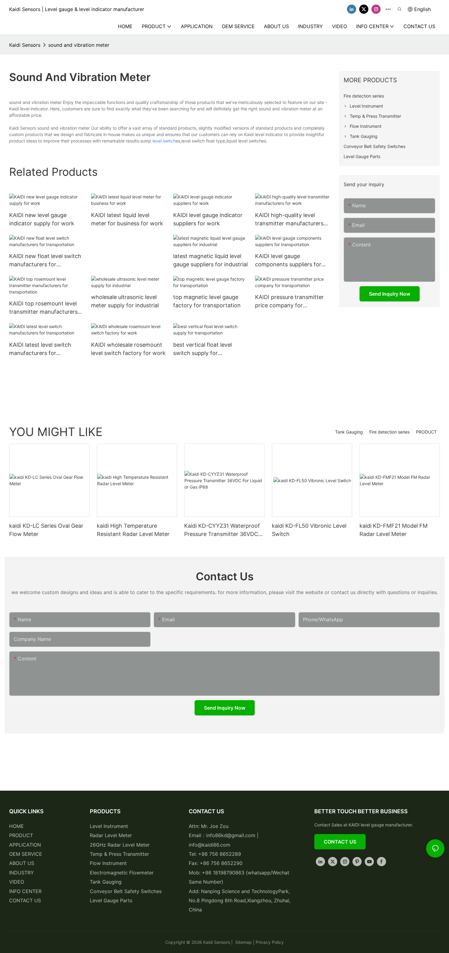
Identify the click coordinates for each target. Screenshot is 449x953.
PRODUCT (426, 431)
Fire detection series (389, 431)
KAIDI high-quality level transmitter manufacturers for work (289, 219)
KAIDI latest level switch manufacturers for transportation (40, 349)
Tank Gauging (349, 431)
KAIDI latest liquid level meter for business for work (127, 219)
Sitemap (243, 942)
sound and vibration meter (78, 45)
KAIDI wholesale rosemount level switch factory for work (128, 349)
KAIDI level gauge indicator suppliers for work (208, 219)
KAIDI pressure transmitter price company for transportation (289, 301)
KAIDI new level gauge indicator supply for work (41, 219)
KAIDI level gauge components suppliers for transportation (288, 260)
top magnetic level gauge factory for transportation (207, 301)
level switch (164, 140)
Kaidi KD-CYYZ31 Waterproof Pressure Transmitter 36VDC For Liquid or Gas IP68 (222, 530)
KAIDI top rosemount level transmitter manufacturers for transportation (43, 308)
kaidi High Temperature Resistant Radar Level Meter (133, 530)
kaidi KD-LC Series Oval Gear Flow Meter (46, 530)
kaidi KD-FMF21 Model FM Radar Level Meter (394, 530)
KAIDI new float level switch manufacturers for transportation (45, 260)
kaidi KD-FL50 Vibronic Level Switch (309, 530)
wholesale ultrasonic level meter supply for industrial (125, 301)
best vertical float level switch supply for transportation (202, 349)
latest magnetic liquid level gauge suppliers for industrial (210, 260)
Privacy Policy (270, 942)
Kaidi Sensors (24, 45)
